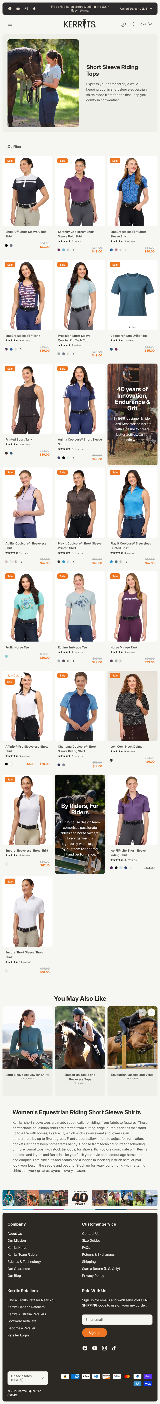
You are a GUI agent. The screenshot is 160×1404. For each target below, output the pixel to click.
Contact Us (90, 1233)
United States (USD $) (134, 8)
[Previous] (143, 1012)
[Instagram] (26, 9)
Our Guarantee (19, 1269)
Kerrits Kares (17, 1247)
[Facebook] (10, 9)
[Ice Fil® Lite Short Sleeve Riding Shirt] (133, 810)
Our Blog (14, 1275)
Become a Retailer (21, 1328)
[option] (80, 1198)
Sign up (94, 1333)
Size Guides (91, 1240)
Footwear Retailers (22, 1321)
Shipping (89, 1261)
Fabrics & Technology (24, 1261)
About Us (15, 1233)
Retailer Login (18, 1335)
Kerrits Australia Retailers (27, 1314)
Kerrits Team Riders (23, 1254)
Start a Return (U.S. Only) (101, 1269)
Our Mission (17, 1240)
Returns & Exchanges (98, 1254)
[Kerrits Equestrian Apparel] (80, 24)
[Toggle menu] (12, 24)
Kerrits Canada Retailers (26, 1307)
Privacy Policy (93, 1275)
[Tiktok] (34, 9)
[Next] (73, 250)
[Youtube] (18, 9)
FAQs (86, 1247)
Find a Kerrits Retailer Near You (31, 1300)
